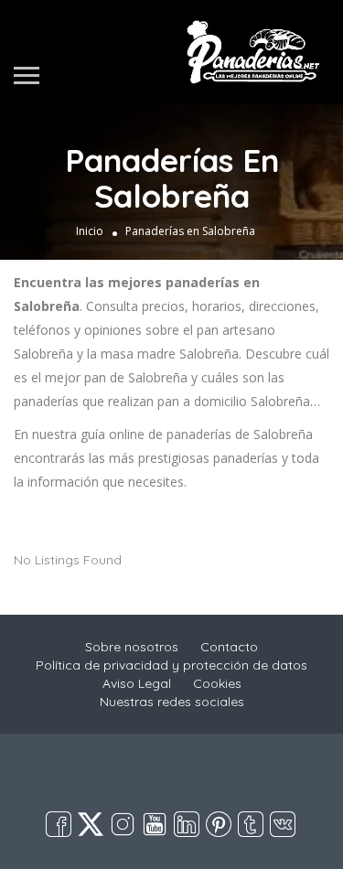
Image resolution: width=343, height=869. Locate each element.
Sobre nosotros (131, 646)
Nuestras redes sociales (172, 701)
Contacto (229, 646)
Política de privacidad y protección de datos (171, 665)
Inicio (89, 231)
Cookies (217, 683)
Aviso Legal (136, 683)
